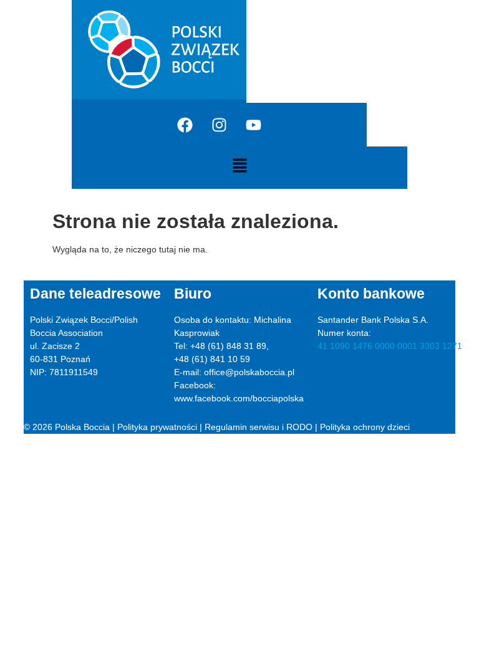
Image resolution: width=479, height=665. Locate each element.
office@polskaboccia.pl (249, 372)
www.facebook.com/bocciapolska (239, 398)
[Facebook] (185, 124)
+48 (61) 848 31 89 (228, 346)
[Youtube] (253, 124)
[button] (239, 166)
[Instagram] (219, 124)
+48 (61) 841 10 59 (212, 359)
